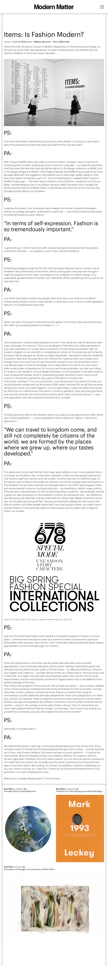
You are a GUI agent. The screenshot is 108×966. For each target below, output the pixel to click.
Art (24, 789)
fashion (37, 41)
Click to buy (64, 41)
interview (46, 41)
